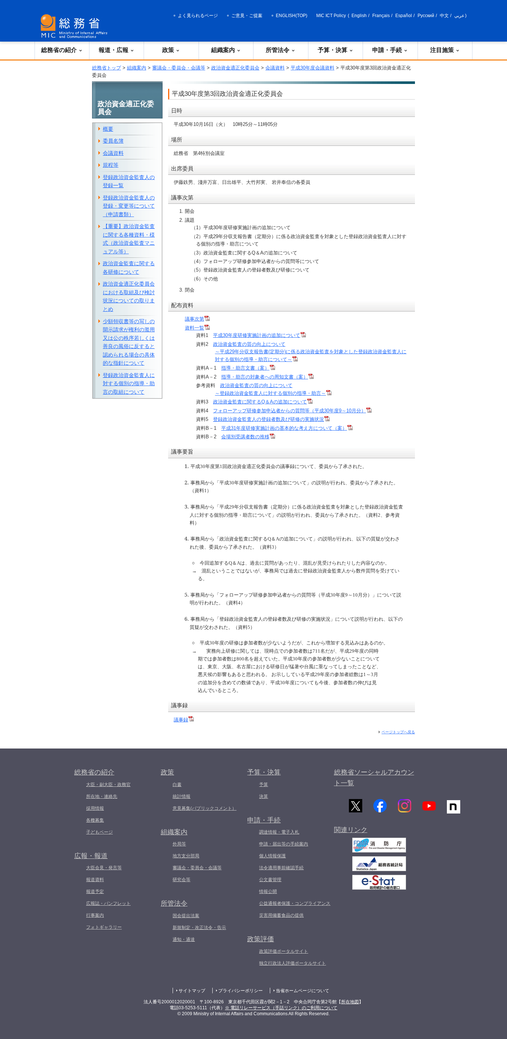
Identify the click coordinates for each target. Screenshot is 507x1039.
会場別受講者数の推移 (245, 436)
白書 (177, 784)
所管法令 (278, 50)
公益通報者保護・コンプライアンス (294, 903)
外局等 (179, 844)
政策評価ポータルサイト (283, 951)
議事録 (181, 720)
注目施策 (442, 50)
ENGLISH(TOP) (291, 15)
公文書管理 (270, 879)
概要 (108, 129)
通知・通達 (184, 939)
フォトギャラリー (104, 927)
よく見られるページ (198, 15)
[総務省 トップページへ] (76, 26)
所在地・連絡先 (101, 796)
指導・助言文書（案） (245, 368)
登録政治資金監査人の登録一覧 (129, 181)
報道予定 (95, 891)
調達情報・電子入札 (279, 832)
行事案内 (95, 915)
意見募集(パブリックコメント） (204, 808)
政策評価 (260, 939)
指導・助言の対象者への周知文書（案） (264, 377)
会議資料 (275, 68)
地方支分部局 (186, 855)
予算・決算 (332, 50)
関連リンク (350, 830)
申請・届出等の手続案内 (283, 844)
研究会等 (181, 879)
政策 (168, 50)
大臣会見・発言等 (104, 867)
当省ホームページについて (302, 990)
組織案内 (223, 50)
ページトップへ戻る (398, 732)
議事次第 (194, 319)
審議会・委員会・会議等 (178, 68)
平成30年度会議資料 (312, 68)
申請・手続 (387, 50)
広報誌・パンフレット (108, 903)
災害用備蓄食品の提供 (281, 915)
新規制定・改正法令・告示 (199, 927)
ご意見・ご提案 (246, 15)
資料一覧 (194, 328)
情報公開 (268, 891)
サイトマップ (192, 990)
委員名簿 (113, 141)
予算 (263, 784)
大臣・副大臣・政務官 (108, 784)
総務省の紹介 (59, 50)
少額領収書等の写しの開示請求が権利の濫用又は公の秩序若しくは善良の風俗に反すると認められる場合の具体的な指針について (129, 342)
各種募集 (95, 820)
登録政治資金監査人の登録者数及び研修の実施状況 (268, 419)
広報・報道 (91, 856)
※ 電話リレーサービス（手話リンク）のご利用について (281, 1008)
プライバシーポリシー (240, 990)
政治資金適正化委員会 (235, 68)
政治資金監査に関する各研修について (129, 267)
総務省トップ (106, 68)
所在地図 (350, 1002)
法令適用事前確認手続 (281, 867)
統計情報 (181, 796)
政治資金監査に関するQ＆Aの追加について (260, 402)
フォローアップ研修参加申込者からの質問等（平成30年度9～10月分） (289, 410)
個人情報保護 (272, 855)
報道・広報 (113, 50)
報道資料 (95, 879)
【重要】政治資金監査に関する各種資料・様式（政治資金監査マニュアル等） (129, 238)
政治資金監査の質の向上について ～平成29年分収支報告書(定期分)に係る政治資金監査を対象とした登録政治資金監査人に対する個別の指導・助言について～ (309, 351)
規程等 (110, 165)
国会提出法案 (186, 915)
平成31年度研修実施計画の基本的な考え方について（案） (284, 428)
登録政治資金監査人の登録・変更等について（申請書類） (129, 206)
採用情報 (95, 808)
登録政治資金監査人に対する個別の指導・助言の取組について (129, 383)
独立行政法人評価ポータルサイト (292, 963)
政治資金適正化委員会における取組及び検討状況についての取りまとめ (129, 296)
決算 (263, 796)
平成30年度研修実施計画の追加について (256, 335)
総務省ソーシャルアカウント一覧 (374, 778)
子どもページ (99, 832)
